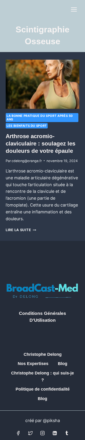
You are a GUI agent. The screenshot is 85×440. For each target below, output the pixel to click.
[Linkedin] (55, 433)
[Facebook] (18, 433)
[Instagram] (42, 433)
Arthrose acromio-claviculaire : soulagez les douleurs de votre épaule (40, 143)
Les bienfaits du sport (27, 126)
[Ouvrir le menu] (73, 9)
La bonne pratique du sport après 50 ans (40, 117)
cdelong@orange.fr (27, 161)
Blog (62, 363)
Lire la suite (21, 230)
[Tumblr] (67, 433)
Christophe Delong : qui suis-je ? (42, 376)
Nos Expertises (33, 363)
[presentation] (42, 84)
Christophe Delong (43, 354)
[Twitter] (30, 433)
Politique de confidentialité (43, 389)
